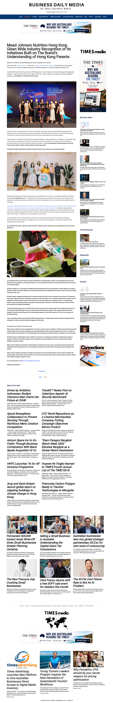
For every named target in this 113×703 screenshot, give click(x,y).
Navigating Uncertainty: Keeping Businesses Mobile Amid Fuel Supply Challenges (92, 200)
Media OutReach (21, 65)
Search (104, 16)
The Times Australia (89, 605)
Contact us (22, 605)
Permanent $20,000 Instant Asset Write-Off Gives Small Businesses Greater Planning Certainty (21, 542)
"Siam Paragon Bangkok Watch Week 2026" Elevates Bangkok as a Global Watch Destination (57, 445)
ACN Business (98, 16)
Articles (91, 16)
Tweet (40, 377)
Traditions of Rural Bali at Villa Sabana (89, 241)
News (85, 16)
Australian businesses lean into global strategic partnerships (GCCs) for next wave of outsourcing (88, 541)
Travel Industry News (68, 16)
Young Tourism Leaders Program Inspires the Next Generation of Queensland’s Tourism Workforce (54, 678)
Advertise (71, 605)
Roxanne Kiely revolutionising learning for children (92, 333)
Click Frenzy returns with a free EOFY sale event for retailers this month (55, 583)
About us (28, 605)
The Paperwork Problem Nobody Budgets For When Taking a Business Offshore (92, 130)
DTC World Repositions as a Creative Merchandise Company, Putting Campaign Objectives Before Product (58, 420)
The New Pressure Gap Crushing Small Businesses (21, 582)
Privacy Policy (65, 605)
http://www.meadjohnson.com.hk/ (31, 360)
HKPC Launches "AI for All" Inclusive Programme (23, 465)
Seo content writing (56, 605)
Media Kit (81, 605)
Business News (27, 16)
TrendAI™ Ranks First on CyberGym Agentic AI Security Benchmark (56, 394)
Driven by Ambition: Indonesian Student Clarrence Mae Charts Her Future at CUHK (23, 395)
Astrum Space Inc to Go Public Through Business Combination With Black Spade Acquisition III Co (22, 445)
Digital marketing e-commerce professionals (40, 605)
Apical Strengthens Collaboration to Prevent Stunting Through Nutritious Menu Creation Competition (22, 420)
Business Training (10, 696)
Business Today (79, 16)
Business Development (55, 16)
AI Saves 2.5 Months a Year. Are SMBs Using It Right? (92, 146)
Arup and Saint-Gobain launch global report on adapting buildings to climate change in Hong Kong (21, 490)
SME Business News (43, 16)
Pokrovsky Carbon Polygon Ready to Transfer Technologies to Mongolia (58, 487)
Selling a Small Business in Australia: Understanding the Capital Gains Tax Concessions (55, 542)
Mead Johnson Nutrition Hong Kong (45, 65)
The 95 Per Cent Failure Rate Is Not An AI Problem (87, 582)
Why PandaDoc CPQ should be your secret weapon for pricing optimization (86, 674)
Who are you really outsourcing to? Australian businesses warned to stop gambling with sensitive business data (92, 164)
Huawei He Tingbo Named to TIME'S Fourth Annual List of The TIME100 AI (58, 467)
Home (20, 16)
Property (35, 16)
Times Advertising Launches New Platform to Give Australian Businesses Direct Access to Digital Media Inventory (21, 680)
